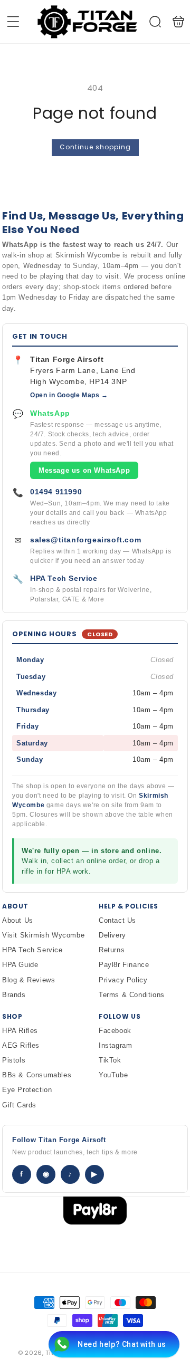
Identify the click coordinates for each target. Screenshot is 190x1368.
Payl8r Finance (124, 965)
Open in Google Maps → (69, 395)
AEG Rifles (21, 1045)
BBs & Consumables (36, 1075)
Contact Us (117, 920)
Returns (112, 950)
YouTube (113, 1075)
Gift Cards (19, 1105)
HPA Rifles (20, 1031)
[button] (13, 21)
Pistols (13, 1060)
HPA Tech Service (64, 578)
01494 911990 (56, 491)
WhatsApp (50, 413)
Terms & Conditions (132, 995)
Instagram (115, 1045)
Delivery (112, 935)
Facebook (115, 1031)
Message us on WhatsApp (84, 470)
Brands (14, 995)
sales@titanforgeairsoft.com (85, 539)
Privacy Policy (123, 980)
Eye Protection (27, 1090)
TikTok (110, 1060)
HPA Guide (20, 965)
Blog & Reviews (28, 980)
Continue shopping (95, 146)
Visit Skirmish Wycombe (43, 935)
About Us (17, 920)
